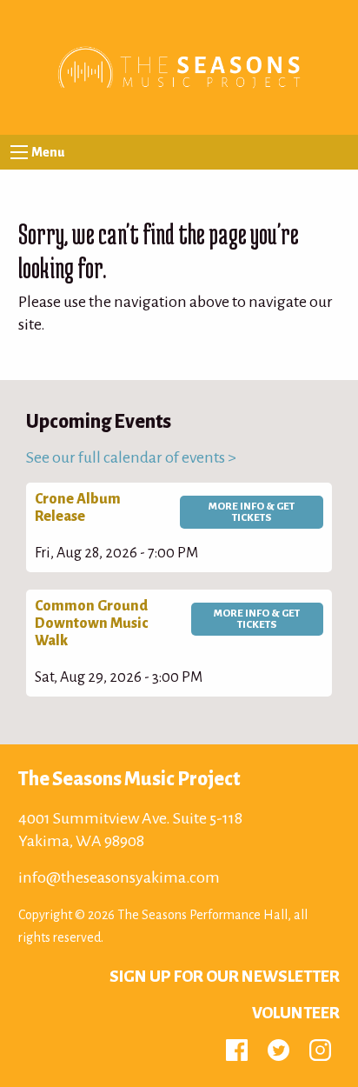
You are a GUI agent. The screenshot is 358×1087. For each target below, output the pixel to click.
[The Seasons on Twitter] (278, 1049)
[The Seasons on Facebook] (236, 1049)
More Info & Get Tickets (252, 512)
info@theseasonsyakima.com (119, 877)
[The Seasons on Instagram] (320, 1049)
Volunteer (296, 1013)
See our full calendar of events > (131, 457)
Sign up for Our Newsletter (224, 976)
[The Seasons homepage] (179, 66)
